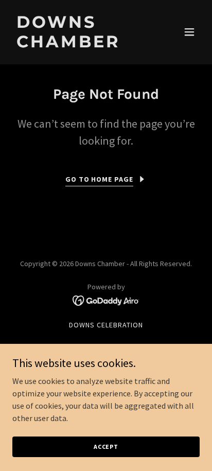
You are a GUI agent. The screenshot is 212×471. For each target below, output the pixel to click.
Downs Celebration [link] (106, 324)
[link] (77, 44)
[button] (189, 32)
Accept (106, 446)
